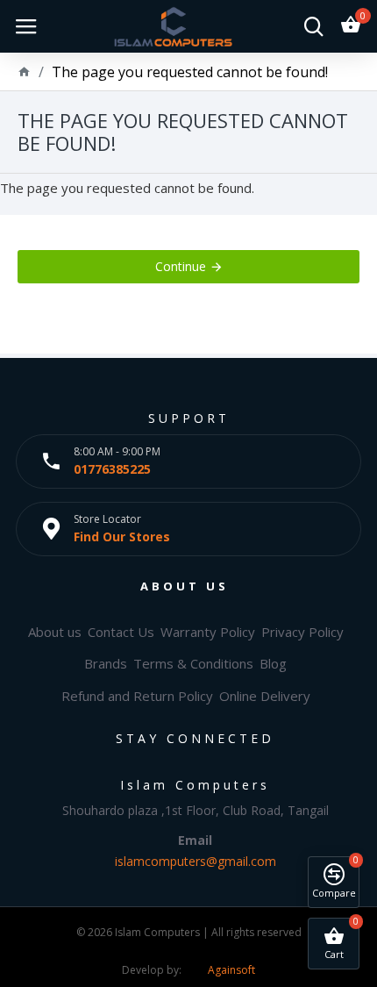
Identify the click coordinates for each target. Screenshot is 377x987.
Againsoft (231, 969)
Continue (180, 266)
